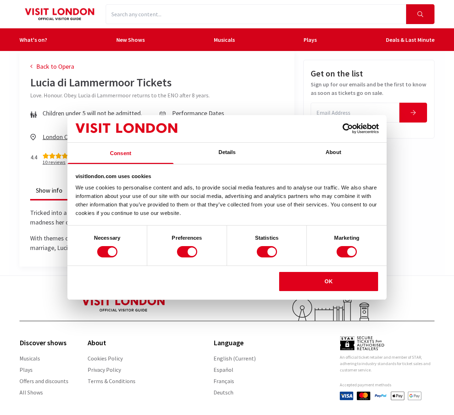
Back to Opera (55, 66)
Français (224, 381)
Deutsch (223, 392)
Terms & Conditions (111, 381)
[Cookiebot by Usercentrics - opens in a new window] (348, 128)
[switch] (187, 251)
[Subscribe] (413, 113)
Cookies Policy (105, 358)
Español (223, 369)
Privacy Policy (104, 369)
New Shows (130, 39)
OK (329, 281)
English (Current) (235, 358)
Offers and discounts (44, 381)
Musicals (224, 39)
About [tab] (333, 152)
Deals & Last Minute (410, 39)
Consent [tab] (120, 153)
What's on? (33, 39)
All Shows (31, 392)
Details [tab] (227, 152)
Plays (310, 39)
